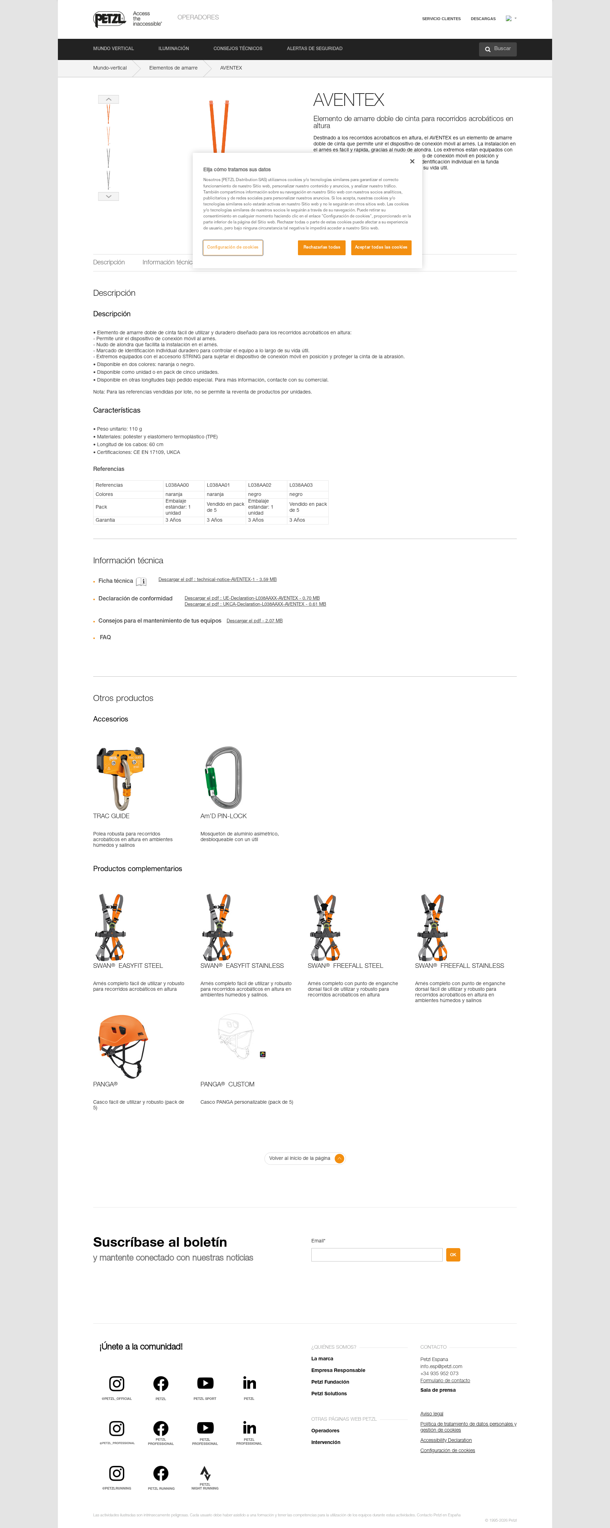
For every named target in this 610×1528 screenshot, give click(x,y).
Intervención (325, 1442)
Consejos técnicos (238, 49)
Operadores (198, 18)
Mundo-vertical (110, 68)
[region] (307, 210)
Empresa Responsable (338, 1370)
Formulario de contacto (445, 1381)
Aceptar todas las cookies (381, 248)
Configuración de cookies (233, 248)
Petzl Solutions (329, 1394)
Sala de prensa (438, 1390)
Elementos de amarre (173, 68)
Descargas (483, 19)
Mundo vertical (113, 49)
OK (453, 1254)
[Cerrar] (412, 161)
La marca (322, 1359)
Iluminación (174, 49)
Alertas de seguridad (314, 49)
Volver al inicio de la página (299, 1158)
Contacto (414, 45)
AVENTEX (231, 68)
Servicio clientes (441, 19)
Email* (318, 1241)
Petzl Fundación (330, 1382)
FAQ (409, 36)
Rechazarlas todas (322, 248)
